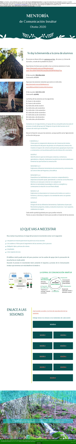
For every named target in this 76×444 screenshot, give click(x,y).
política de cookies (14, 441)
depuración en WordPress (21, 4)
